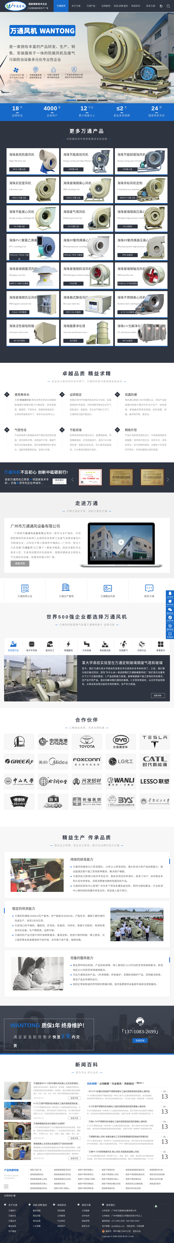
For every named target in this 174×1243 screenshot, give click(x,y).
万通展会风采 (107, 596)
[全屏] (147, 557)
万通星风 (27, 547)
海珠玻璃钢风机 (36, 1174)
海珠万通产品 (35, 1170)
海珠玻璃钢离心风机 (38, 1179)
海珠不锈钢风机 (108, 1170)
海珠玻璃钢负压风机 (62, 1179)
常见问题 (37, 1216)
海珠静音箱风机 (108, 1188)
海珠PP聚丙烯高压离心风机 (86, 1174)
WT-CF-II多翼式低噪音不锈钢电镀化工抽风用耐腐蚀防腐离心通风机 (119, 1091)
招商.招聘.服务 (121, 6)
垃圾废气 (123, 650)
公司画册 (85, 1210)
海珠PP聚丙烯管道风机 (86, 1188)
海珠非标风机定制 (133, 1188)
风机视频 (92, 1083)
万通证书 (12, 1221)
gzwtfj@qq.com (118, 1226)
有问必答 (37, 1221)
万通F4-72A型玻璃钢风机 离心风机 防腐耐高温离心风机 (114, 1151)
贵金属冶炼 (105, 650)
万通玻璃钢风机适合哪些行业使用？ (49, 1123)
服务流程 (37, 1210)
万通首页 (61, 6)
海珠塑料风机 (59, 1184)
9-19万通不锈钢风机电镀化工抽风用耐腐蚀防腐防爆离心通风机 (117, 1106)
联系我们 (59, 481)
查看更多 (160, 650)
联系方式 (85, 1226)
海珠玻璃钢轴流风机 (38, 1188)
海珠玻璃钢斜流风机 (62, 1174)
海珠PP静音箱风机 (133, 1179)
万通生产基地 (66, 596)
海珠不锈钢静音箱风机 (135, 1174)
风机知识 (129, 1083)
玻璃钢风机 (25, 400)
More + (140, 1083)
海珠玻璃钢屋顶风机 (62, 1170)
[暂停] (94, 557)
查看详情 (20, 563)
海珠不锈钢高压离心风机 (111, 1179)
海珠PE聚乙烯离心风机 (63, 1188)
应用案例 (106, 6)
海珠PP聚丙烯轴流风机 (86, 1184)
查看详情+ (158, 696)
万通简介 (12, 1210)
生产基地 (12, 1231)
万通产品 (91, 6)
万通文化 (12, 1216)
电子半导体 (31, 650)
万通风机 (12, 472)
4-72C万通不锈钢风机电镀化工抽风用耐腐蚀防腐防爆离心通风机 (57, 1103)
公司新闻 (104, 1083)
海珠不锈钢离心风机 (110, 1174)
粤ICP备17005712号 (122, 1231)
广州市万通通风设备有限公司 (35, 526)
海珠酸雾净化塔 (156, 1170)
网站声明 (85, 1221)
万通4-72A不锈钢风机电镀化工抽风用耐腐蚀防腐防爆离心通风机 (118, 1121)
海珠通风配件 (155, 1184)
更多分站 (137, 1231)
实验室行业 (13, 650)
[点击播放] (121, 542)
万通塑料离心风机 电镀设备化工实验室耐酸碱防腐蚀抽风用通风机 (118, 1136)
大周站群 (140, 1226)
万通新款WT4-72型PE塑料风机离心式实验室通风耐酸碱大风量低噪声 (57, 1083)
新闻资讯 (135, 6)
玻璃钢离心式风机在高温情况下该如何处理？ (53, 1143)
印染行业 (141, 650)
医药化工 (50, 650)
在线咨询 (140, 1040)
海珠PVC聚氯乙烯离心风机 (87, 1179)
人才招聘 (37, 1226)
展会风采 (12, 1226)
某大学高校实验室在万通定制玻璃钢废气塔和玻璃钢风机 (128, 663)
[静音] (141, 557)
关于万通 (76, 6)
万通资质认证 (25, 596)
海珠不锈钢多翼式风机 (111, 1184)
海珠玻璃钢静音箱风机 (135, 1170)
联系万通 (150, 6)
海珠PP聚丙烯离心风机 (86, 1170)
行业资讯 (117, 1083)
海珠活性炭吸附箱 (157, 1174)
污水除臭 (86, 650)
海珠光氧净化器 (156, 1179)
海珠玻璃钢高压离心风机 (39, 1184)
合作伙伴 (85, 1216)
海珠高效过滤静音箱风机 (135, 1184)
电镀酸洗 (68, 650)
